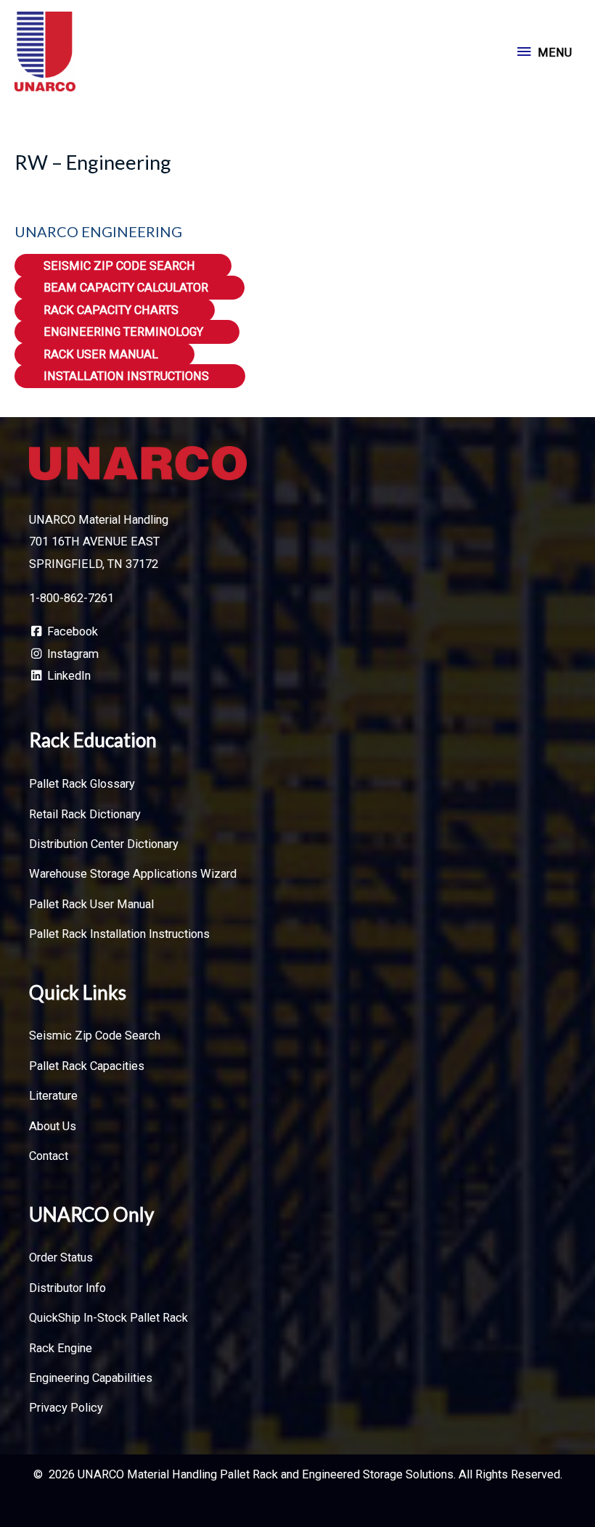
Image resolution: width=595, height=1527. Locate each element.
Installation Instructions (126, 376)
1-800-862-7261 (71, 598)
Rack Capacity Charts (111, 310)
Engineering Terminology (123, 332)
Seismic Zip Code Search (119, 266)
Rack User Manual (101, 354)
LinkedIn (67, 676)
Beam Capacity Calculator (126, 288)
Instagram (71, 654)
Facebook (71, 631)
